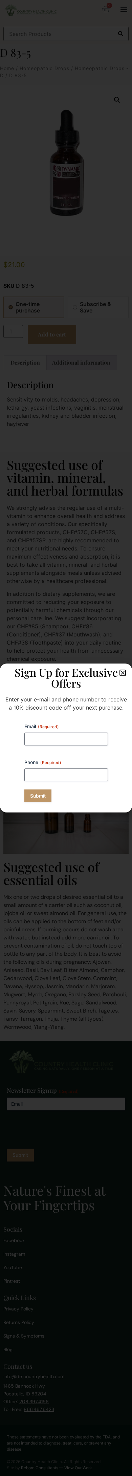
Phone (42, 762)
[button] (122, 672)
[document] (66, 738)
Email (41, 726)
